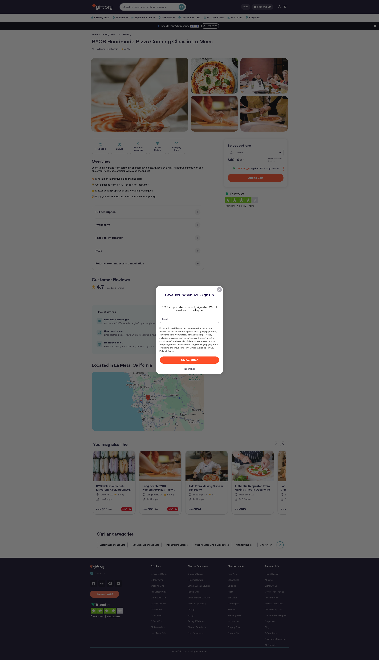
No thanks (189, 368)
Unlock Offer (189, 360)
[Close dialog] (219, 289)
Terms (171, 351)
